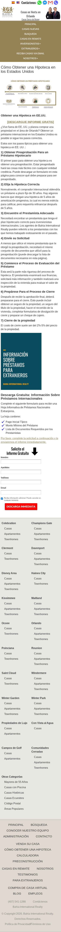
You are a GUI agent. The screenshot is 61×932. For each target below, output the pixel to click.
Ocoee (6, 623)
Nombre (4, 457)
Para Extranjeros (28, 880)
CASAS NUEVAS (30, 29)
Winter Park (38, 698)
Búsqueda (39, 824)
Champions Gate (41, 523)
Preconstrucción (28, 861)
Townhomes (11, 539)
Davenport (37, 548)
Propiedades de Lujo (14, 723)
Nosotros (45, 868)
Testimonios (28, 874)
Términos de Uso (41, 924)
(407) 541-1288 (17, 901)
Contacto (44, 836)
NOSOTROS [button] (29, 58)
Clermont (7, 548)
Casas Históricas (14, 792)
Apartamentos (12, 534)
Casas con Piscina (15, 787)
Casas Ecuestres (14, 798)
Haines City (38, 573)
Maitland (36, 598)
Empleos (35, 893)
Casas (8, 528)
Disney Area (9, 573)
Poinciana (8, 648)
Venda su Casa (28, 844)
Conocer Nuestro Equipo (28, 830)
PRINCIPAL (30, 24)
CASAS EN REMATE (30, 39)
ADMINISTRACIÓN (16, 836)
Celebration (9, 523)
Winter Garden (10, 698)
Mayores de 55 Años (16, 782)
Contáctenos (40, 901)
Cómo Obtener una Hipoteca (27, 849)
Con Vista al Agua (42, 723)
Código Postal (12, 803)
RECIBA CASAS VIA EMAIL (30, 53)
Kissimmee (8, 598)
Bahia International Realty (28, 906)
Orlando (36, 623)
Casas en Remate (16, 868)
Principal (16, 824)
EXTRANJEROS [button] (29, 48)
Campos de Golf (11, 748)
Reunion (36, 648)
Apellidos (5, 468)
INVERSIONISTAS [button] (29, 44)
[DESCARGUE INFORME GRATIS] (30, 122)
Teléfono (5, 478)
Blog (17, 893)
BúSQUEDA (30, 34)
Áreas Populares (14, 808)
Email (3, 488)
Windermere (38, 673)
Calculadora (28, 855)
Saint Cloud (9, 673)
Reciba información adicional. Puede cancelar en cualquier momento (22, 499)
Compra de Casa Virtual (27, 887)
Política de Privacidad (17, 924)
